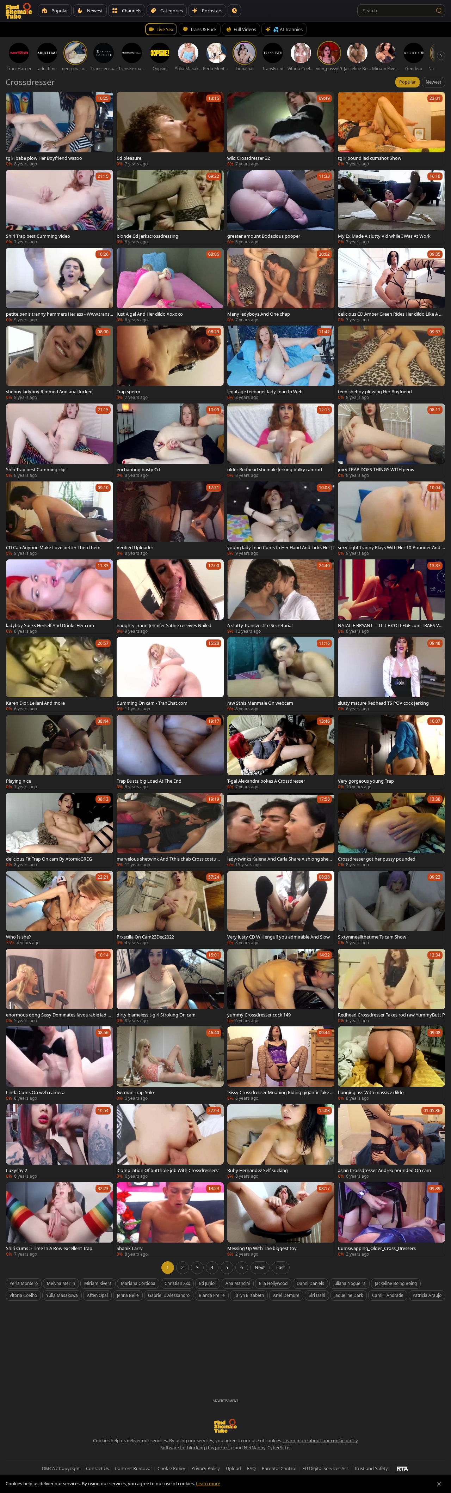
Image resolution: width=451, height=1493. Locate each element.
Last (280, 1267)
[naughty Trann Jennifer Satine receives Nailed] (170, 596)
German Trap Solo (135, 1092)
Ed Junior (207, 1283)
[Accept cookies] (439, 1483)
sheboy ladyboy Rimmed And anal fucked (49, 391)
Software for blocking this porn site (197, 1447)
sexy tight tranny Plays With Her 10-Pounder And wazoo (391, 547)
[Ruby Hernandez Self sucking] (280, 1141)
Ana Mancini (238, 1283)
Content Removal (133, 1468)
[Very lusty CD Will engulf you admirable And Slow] (280, 908)
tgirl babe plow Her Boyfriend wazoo (44, 158)
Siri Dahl (317, 1295)
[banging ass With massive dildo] (391, 1063)
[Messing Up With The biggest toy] (280, 1219)
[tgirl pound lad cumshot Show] (391, 129)
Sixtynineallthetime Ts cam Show (372, 937)
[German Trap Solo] (170, 1063)
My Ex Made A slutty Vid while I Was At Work (384, 236)
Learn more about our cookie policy (320, 1440)
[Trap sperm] (170, 363)
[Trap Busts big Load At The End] (170, 752)
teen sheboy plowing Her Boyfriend (375, 391)
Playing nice (18, 781)
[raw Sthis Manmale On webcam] (280, 674)
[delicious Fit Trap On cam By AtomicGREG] (59, 830)
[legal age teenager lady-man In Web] (280, 363)
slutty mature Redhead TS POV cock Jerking (383, 703)
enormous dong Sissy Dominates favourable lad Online (58, 1015)
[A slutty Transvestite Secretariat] (280, 596)
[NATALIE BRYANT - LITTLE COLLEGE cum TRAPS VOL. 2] (391, 596)
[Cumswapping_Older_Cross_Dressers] (391, 1219)
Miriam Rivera (98, 1283)
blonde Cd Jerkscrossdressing (147, 236)
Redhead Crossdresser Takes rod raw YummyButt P (391, 1015)
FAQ (251, 1468)
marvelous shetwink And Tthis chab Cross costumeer (170, 859)
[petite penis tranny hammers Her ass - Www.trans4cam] (59, 285)
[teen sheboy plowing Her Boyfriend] (391, 363)
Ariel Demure (286, 1295)
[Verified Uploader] (170, 518)
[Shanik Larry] (170, 1219)
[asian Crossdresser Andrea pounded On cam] (391, 1141)
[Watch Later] (234, 10)
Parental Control (279, 1468)
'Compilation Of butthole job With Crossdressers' (168, 1170)
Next (260, 1267)
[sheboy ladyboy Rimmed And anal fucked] (59, 363)
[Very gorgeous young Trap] (391, 752)
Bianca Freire (212, 1295)
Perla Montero (24, 1283)
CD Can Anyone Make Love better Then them (53, 547)
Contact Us (97, 1468)
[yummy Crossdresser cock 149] (280, 986)
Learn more (208, 1483)
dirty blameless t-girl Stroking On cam (156, 1015)
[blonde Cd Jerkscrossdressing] (170, 207)
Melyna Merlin (61, 1283)
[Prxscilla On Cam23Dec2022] (170, 908)
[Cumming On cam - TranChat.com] (170, 674)
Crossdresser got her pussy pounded (376, 859)
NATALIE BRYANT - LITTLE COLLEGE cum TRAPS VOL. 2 (390, 625)
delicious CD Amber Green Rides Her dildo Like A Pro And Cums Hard (391, 314)
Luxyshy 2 (16, 1170)
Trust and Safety (371, 1468)
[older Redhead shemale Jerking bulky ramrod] (280, 440)
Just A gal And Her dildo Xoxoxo (150, 314)
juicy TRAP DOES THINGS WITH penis (376, 469)
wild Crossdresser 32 (248, 158)
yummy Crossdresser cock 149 (259, 1015)
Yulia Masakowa (62, 1295)
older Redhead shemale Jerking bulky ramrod (274, 469)
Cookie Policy (171, 1468)
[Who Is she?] (59, 908)
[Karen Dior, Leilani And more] (59, 674)
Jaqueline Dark (348, 1295)
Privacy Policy (205, 1468)
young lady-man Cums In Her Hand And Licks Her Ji (280, 547)
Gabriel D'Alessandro (169, 1295)
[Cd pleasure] (170, 129)
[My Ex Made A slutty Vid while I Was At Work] (391, 207)
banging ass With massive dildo (371, 1092)
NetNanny (254, 1447)
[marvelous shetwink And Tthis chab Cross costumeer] (170, 830)
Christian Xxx (177, 1283)
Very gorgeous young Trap (366, 781)
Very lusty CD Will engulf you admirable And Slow (278, 937)
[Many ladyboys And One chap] (280, 285)
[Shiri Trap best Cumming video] (59, 207)
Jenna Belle (128, 1295)
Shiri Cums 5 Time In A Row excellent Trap (49, 1248)
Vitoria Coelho (23, 1295)
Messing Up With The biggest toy (262, 1248)
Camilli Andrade (387, 1295)
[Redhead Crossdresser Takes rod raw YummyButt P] (391, 986)
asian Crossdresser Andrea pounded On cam (384, 1170)
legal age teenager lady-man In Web (265, 391)
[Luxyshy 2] (59, 1141)
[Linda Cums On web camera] (59, 1063)
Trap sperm (128, 391)
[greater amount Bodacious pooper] (280, 207)
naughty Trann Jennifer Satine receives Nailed (164, 625)
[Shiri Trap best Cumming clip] (59, 440)
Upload (233, 1468)
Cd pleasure (129, 158)
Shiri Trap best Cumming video (38, 236)
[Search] (439, 11)
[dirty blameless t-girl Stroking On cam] (170, 986)
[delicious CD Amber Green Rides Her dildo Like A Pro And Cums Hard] (391, 285)
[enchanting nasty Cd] (170, 440)
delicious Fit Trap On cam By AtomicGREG (49, 859)
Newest (433, 82)
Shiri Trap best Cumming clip (36, 469)
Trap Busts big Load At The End (149, 781)
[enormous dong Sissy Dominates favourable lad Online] (59, 986)
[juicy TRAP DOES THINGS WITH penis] (391, 440)
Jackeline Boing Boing (396, 1283)
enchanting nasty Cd (138, 469)
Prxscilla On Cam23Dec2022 (145, 937)
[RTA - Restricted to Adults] (402, 1468)
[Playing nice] (59, 752)
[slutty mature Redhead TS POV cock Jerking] (391, 674)
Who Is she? (18, 937)
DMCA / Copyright (61, 1468)
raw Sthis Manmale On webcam (260, 703)
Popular (407, 82)
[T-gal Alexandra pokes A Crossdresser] (280, 752)
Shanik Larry (130, 1248)
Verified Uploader (135, 547)
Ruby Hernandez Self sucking (257, 1170)
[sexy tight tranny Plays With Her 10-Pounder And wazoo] (391, 518)
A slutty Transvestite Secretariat (260, 625)
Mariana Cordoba (138, 1283)
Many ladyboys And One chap (258, 314)
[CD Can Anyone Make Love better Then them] (59, 518)
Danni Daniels (310, 1283)
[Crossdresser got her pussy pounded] (391, 830)
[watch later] (14, 100)
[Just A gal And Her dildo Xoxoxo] (170, 285)
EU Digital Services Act (325, 1468)
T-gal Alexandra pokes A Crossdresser (266, 781)
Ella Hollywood (273, 1283)
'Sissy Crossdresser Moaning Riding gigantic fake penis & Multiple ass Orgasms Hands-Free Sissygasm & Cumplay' (280, 1092)
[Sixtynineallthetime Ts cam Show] (391, 908)
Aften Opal (97, 1295)
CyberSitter (279, 1447)
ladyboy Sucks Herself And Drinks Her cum (50, 625)
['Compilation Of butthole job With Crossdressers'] (170, 1141)
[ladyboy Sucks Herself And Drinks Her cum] (59, 596)
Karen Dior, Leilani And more (35, 703)
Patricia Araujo (427, 1295)
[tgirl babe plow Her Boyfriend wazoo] (59, 129)
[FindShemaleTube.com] (19, 10)
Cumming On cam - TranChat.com (152, 703)
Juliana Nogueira (349, 1283)
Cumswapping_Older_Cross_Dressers (377, 1248)
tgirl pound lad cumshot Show (369, 158)
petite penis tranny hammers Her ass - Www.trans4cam (59, 314)
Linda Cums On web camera (35, 1092)
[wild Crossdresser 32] (280, 129)
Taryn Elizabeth (249, 1295)
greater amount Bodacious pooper (263, 236)
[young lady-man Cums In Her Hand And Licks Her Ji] (280, 518)
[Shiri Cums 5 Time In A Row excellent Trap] (59, 1219)
